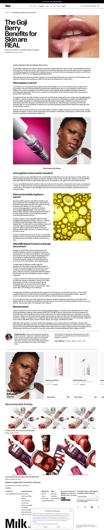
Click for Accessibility (26, 505)
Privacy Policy (25, 503)
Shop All (63, 6)
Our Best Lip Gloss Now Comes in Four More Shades (20, 430)
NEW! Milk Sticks (33, 6)
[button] (81, 6)
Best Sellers (41, 6)
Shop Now (10, 397)
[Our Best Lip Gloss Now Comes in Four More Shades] (52, 418)
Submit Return (25, 494)
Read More (8, 488)
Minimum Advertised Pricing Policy (30, 512)
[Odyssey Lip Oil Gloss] (58, 365)
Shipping (23, 498)
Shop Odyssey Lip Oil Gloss (52, 168)
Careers (43, 496)
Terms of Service (25, 500)
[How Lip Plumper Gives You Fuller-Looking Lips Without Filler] (52, 455)
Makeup (68, 341)
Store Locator (45, 498)
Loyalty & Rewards (46, 500)
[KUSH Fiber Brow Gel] (85, 365)
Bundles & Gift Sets (56, 498)
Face (47, 6)
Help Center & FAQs (26, 496)
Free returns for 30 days (56, 1)
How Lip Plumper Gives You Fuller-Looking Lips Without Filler (22, 476)
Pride (84, 341)
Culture (79, 341)
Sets (59, 6)
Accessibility (24, 507)
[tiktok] (85, 507)
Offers (52, 500)
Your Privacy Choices (29, 514)
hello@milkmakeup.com (15, 494)
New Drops (54, 496)
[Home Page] (10, 6)
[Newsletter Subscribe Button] (97, 496)
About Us (43, 494)
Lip (51, 6)
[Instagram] (78, 507)
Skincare (8, 12)
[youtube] (91, 507)
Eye (55, 6)
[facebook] (98, 507)
